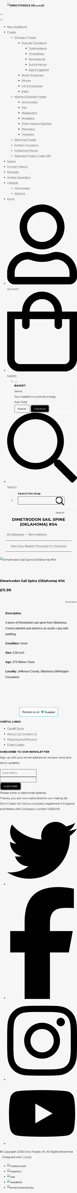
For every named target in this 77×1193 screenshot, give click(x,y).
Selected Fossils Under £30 (32, 156)
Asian (25, 91)
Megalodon (29, 113)
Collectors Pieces (26, 150)
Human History (17, 166)
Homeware (22, 188)
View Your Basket (22, 546)
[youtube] (42, 1143)
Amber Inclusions (26, 145)
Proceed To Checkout (51, 546)
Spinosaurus (37, 59)
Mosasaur (28, 118)
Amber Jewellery (19, 177)
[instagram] (42, 1079)
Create (27, 1157)
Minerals (12, 172)
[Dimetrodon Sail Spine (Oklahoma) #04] (5, 570)
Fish (24, 107)
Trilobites (27, 134)
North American (32, 75)
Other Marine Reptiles (36, 123)
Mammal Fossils (25, 140)
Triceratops (36, 53)
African (26, 80)
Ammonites (29, 102)
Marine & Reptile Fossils (30, 96)
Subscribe (11, 786)
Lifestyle (12, 183)
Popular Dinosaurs (34, 43)
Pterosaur (28, 129)
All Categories (15, 534)
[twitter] (42, 884)
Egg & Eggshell (39, 70)
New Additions (17, 27)
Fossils (11, 32)
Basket (22, 408)
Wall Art (19, 193)
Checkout (40, 408)
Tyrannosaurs (38, 48)
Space (11, 161)
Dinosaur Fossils (25, 37)
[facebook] (42, 998)
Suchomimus (38, 64)
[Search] (60, 500)
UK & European (32, 86)
